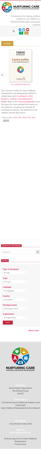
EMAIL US (20, 430)
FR (21, 33)
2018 (33, 117)
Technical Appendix (26, 101)
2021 (20, 117)
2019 (29, 117)
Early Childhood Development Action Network (20, 408)
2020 (24, 117)
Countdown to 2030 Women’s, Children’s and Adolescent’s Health (17, 99)
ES (26, 33)
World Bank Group (20, 391)
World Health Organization (20, 388)
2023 (15, 117)
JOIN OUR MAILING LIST (20, 432)
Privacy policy (20, 444)
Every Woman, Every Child (21, 423)
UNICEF (20, 393)
